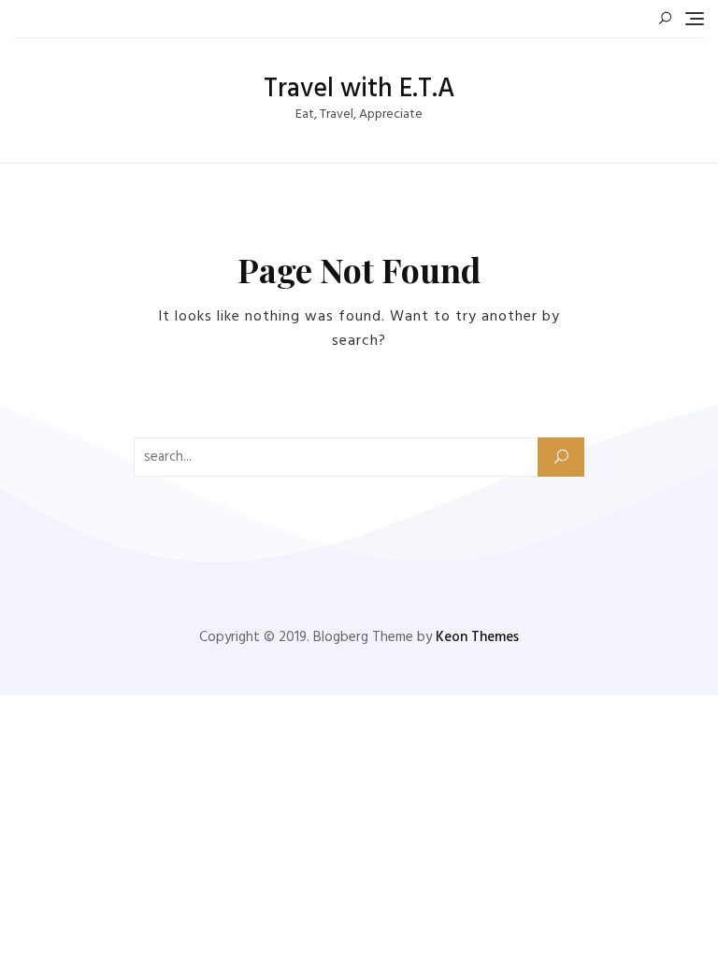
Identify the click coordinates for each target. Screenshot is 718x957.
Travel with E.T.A (359, 89)
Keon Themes (477, 637)
